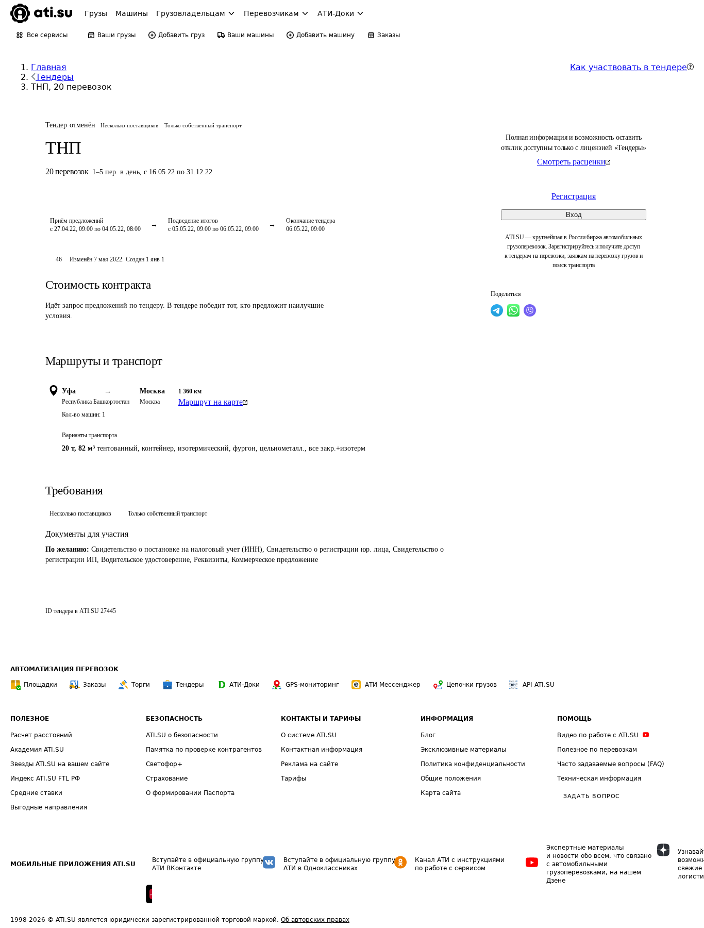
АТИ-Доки (244, 684)
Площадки (40, 684)
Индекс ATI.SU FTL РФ (45, 778)
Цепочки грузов (471, 684)
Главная (48, 67)
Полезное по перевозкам (597, 749)
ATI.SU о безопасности (182, 735)
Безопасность (174, 718)
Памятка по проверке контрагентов (204, 749)
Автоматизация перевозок (64, 669)
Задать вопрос (591, 796)
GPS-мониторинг (312, 684)
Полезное (29, 718)
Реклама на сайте (309, 764)
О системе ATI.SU (309, 735)
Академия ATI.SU (37, 749)
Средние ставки (36, 793)
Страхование (167, 778)
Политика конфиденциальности (473, 764)
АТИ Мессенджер (393, 684)
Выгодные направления (48, 807)
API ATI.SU (539, 684)
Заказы (94, 684)
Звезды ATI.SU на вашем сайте (59, 764)
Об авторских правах (315, 919)
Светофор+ (164, 764)
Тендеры (55, 77)
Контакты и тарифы (321, 718)
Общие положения (451, 778)
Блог (428, 735)
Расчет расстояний (41, 735)
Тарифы (293, 778)
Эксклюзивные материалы (463, 749)
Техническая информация (599, 778)
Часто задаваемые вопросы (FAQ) (610, 764)
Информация (447, 718)
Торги (140, 684)
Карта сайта (441, 793)
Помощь (574, 718)
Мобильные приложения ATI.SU (73, 864)
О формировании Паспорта (190, 793)
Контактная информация (321, 749)
